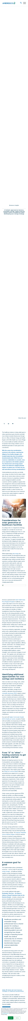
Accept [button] (10, 1018)
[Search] (20, 3)
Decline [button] (17, 1018)
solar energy (15, 553)
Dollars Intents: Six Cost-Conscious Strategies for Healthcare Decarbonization (13, 990)
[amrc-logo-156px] (11, 3)
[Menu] (24, 3)
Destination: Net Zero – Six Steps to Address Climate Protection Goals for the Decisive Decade (13, 895)
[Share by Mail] (13, 424)
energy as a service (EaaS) (11, 771)
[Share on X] (4, 424)
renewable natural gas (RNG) (9, 693)
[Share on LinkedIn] (8, 424)
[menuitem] (20, 3)
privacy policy (5, 1013)
